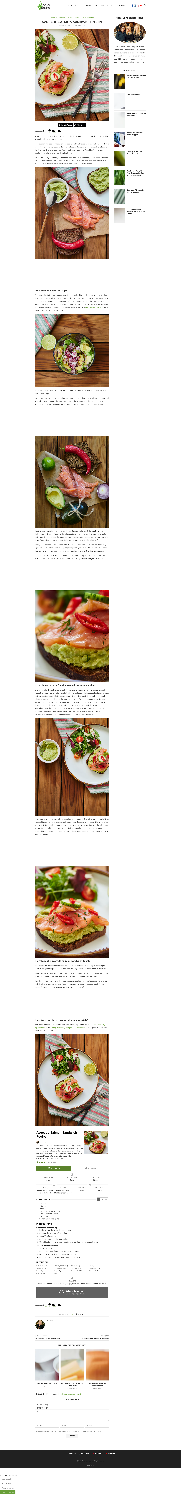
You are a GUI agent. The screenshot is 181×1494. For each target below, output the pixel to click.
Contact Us (121, 5)
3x (106, 1199)
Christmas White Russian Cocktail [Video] (136, 76)
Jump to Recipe (66, 125)
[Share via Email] (82, 1314)
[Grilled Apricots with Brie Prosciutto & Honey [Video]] (119, 215)
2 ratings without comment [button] (69, 1394)
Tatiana (68, 25)
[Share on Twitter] (78, 1314)
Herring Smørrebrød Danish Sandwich (134, 153)
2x (102, 1199)
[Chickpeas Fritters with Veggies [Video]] (119, 196)
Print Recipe (80, 125)
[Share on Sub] (25, 1471)
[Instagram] (135, 5)
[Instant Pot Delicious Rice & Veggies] (119, 139)
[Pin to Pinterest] (80, 1314)
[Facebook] (132, 5)
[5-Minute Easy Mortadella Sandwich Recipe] (97, 1365)
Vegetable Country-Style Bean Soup (136, 114)
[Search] (145, 5)
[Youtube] (141, 5)
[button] (37, 1162)
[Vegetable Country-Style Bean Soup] (119, 120)
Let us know (71, 1294)
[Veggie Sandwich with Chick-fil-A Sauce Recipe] (72, 1365)
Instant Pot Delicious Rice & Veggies (135, 134)
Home (70, 5)
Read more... (140, 62)
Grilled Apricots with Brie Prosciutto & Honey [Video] (136, 211)
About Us (110, 5)
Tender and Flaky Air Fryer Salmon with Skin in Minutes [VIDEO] (135, 173)
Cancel (11, 1492)
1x (98, 1199)
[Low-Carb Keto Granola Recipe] (47, 1365)
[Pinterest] (138, 5)
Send (3, 1492)
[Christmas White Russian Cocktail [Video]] (119, 81)
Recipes (77, 5)
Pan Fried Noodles (133, 94)
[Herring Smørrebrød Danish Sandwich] (119, 158)
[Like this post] (74, 1314)
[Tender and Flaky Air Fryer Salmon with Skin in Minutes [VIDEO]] (119, 177)
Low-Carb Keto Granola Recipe (47, 1383)
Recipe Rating (42, 1405)
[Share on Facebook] (76, 1314)
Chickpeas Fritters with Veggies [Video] (136, 191)
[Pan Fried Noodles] (119, 101)
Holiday (87, 5)
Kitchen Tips (99, 5)
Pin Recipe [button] (92, 1168)
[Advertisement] (72, 274)
